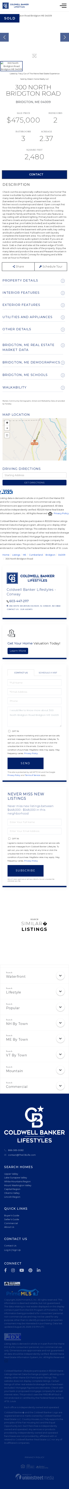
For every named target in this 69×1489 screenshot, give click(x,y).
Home (6, 554)
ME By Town (17, 1039)
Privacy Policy (61, 513)
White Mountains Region (17, 1181)
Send (25, 763)
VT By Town (16, 1055)
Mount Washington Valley (17, 1185)
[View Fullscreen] (7, 435)
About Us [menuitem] (9, 1227)
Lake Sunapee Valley (15, 1177)
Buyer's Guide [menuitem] (11, 1215)
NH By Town (17, 1024)
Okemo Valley (12, 1193)
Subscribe (25, 870)
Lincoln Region (12, 1196)
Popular (13, 1008)
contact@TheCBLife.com (22, 1155)
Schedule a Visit (48, 672)
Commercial (17, 1087)
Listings (16, 554)
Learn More (18, 650)
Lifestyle (13, 992)
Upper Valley (11, 1173)
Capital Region (12, 1189)
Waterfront (16, 977)
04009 (61, 554)
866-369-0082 (16, 1150)
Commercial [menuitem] (11, 1223)
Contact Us (12, 609)
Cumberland (36, 554)
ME (24, 554)
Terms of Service (32, 775)
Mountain (14, 1071)
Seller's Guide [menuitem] (11, 1219)
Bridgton (50, 554)
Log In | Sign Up (12, 1250)
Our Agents (26, 609)
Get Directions (34, 482)
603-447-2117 (19, 601)
